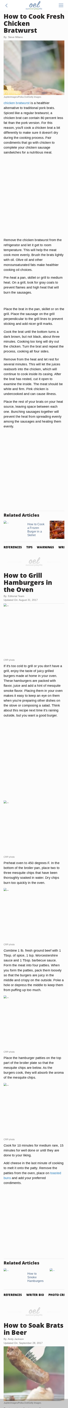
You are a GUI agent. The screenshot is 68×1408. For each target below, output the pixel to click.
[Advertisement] (34, 200)
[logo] (34, 5)
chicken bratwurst (17, 103)
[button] (6, 5)
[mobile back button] (6, 5)
